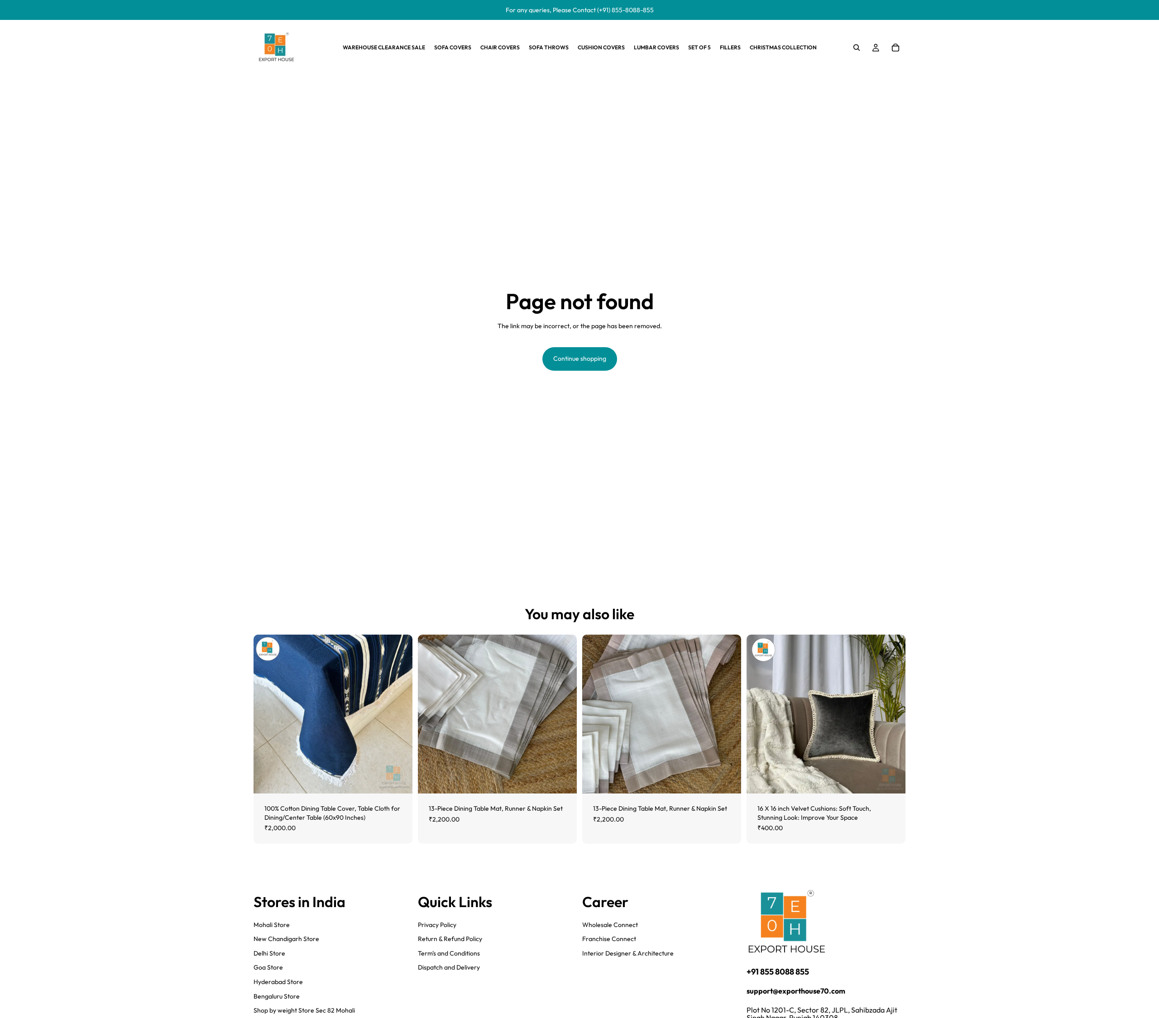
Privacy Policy (437, 924)
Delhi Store (269, 953)
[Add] (398, 779)
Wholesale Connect (610, 924)
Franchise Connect (609, 939)
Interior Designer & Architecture (628, 953)
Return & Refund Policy (450, 939)
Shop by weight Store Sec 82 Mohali (304, 1010)
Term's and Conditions (449, 953)
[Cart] (895, 47)
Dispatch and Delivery (449, 967)
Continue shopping (579, 358)
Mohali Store (272, 924)
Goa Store (268, 967)
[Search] (857, 47)
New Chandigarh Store (286, 939)
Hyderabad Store (278, 982)
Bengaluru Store (277, 996)
